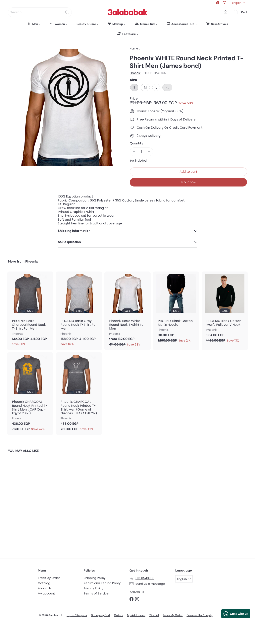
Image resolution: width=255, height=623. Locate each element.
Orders (118, 615)
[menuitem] (34, 24)
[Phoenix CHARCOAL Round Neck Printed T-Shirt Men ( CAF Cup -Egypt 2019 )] (30, 393)
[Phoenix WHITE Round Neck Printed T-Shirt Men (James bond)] (26, 503)
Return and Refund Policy (102, 583)
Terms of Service (96, 593)
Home (134, 48)
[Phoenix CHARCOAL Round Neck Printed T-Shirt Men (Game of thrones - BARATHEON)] (79, 393)
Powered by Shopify (200, 615)
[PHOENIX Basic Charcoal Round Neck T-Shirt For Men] (30, 311)
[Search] (67, 12)
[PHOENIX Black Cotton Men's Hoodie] (176, 309)
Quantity (136, 143)
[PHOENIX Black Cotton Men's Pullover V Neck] (224, 309)
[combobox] (40, 12)
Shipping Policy (94, 578)
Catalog (44, 583)
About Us (44, 588)
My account (46, 593)
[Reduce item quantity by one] (134, 151)
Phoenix (31, 261)
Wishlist (154, 615)
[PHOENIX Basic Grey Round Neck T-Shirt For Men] (79, 311)
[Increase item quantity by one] (149, 151)
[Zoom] (66, 107)
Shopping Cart (100, 615)
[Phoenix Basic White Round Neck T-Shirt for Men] (127, 311)
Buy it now (188, 182)
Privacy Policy (93, 588)
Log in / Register (77, 615)
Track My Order (49, 578)
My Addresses (136, 615)
